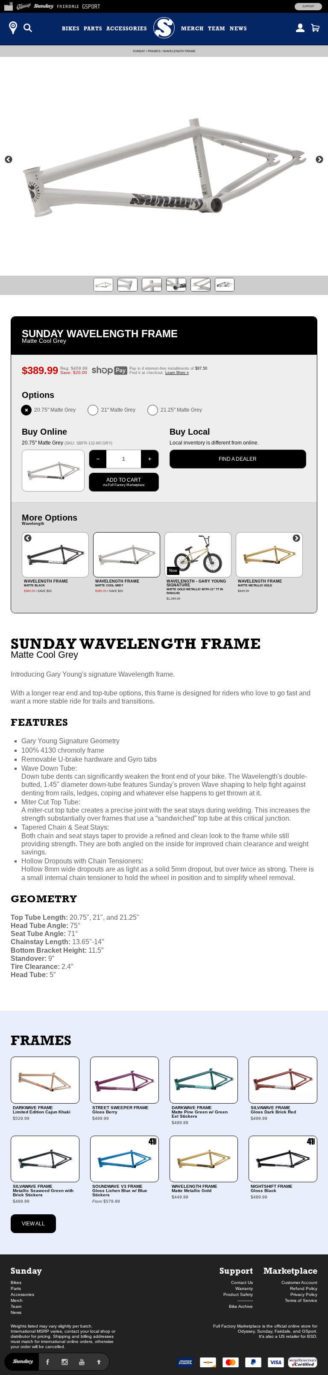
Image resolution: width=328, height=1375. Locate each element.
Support (308, 6)
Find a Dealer (238, 459)
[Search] (27, 27)
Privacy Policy (303, 1294)
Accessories (126, 29)
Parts (93, 29)
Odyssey (246, 1331)
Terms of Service (301, 1300)
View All (33, 1224)
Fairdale (282, 1331)
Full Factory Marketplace (237, 1326)
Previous (8, 159)
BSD (311, 1336)
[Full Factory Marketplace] (8, 5)
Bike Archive (241, 1306)
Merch (192, 29)
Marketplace (290, 1270)
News (238, 29)
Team (217, 29)
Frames (154, 51)
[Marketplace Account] (300, 27)
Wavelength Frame (179, 51)
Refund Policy (303, 1288)
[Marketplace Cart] (315, 27)
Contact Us (242, 1282)
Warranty (244, 1288)
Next (319, 159)
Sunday (139, 51)
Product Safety (238, 1294)
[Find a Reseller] (12, 27)
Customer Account (299, 1282)
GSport (309, 1331)
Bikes (70, 29)
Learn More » (177, 373)
